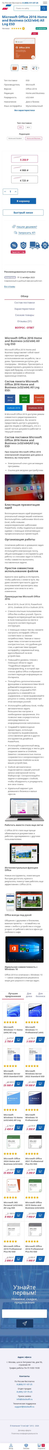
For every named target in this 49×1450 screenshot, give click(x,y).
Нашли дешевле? (27, 226)
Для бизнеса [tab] (40, 995)
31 (23, 28)
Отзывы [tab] (24, 321)
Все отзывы (9, 286)
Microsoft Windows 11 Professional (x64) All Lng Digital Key (34, 1031)
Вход (11, 1448)
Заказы (26, 1448)
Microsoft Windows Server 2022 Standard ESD (35, 1074)
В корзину (23, 201)
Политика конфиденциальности (24, 1433)
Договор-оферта (24, 1430)
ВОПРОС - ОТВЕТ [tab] (24, 327)
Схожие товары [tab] (24, 315)
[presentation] (24, 328)
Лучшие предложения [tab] (13, 995)
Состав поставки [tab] (24, 302)
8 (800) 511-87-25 (30, 2)
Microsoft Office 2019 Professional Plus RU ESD (13, 1249)
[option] (15, 68)
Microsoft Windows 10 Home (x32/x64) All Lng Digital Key (13, 1118)
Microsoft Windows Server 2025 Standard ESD (13, 1074)
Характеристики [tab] (24, 308)
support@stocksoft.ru (24, 1406)
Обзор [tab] (24, 296)
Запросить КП (26, 232)
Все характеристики (24, 110)
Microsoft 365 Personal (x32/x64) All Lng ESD (13, 1205)
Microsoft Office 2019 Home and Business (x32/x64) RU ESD (34, 1206)
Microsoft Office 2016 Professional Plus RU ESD (34, 1249)
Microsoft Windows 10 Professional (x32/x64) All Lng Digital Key (33, 1120)
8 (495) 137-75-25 (24, 1391)
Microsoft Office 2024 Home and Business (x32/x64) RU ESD (13, 1162)
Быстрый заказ (23, 212)
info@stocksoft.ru (25, 1399)
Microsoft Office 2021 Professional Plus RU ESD (34, 1161)
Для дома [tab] (29, 995)
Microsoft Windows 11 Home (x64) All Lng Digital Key (13, 1031)
